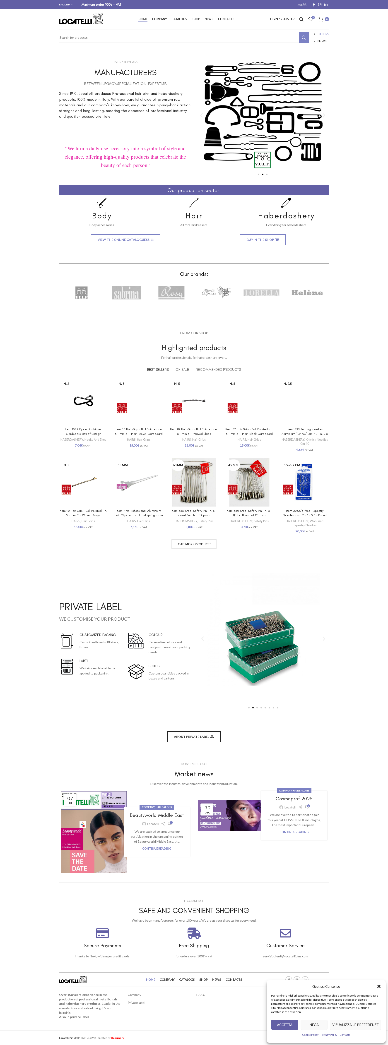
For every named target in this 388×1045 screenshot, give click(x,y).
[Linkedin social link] (326, 4)
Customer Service (285, 945)
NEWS (322, 41)
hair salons (164, 807)
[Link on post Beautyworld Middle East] (94, 832)
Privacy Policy (329, 1034)
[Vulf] (81, 292)
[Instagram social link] (320, 4)
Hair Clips (143, 521)
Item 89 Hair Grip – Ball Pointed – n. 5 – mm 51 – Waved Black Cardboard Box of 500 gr (194, 433)
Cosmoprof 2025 (294, 799)
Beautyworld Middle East (157, 815)
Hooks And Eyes (95, 439)
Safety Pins (206, 521)
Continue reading (156, 848)
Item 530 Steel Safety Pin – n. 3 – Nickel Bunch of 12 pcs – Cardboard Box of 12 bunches (249, 515)
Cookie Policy (310, 1034)
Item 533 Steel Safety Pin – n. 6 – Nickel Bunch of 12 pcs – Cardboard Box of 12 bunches (194, 515)
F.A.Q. (200, 995)
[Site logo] (81, 19)
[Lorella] (261, 292)
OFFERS (323, 34)
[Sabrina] (126, 292)
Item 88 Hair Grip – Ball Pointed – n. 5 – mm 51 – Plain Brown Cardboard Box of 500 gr (139, 433)
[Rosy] (171, 292)
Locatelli (153, 824)
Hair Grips (143, 439)
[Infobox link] (102, 212)
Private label (136, 1002)
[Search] (301, 19)
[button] (379, 986)
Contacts (345, 1034)
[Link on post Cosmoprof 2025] (231, 815)
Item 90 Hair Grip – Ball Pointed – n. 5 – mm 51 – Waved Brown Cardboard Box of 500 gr (83, 515)
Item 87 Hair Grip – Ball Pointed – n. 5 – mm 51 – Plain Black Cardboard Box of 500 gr (249, 433)
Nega (314, 1025)
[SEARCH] (304, 37)
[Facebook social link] (314, 4)
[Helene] (306, 292)
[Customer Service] (285, 933)
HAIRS (131, 439)
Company (148, 807)
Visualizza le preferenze (355, 1025)
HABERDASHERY (71, 439)
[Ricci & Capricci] (216, 292)
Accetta (284, 1025)
